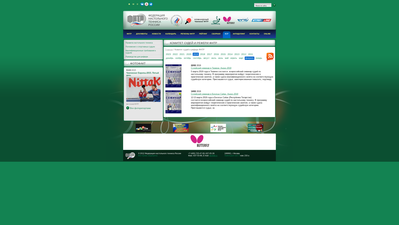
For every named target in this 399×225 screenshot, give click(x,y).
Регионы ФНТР (188, 34)
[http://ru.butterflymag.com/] (229, 23)
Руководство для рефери (137, 57)
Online (267, 34)
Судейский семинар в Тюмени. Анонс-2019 (211, 68)
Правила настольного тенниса (139, 43)
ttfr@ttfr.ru (213, 156)
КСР (226, 34)
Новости (156, 34)
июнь (220, 58)
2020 (188, 54)
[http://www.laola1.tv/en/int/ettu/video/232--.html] (143, 131)
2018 (202, 54)
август (206, 58)
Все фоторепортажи (140, 108)
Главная (169, 49)
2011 (250, 54)
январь (259, 58)
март (241, 58)
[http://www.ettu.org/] (243, 22)
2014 (230, 54)
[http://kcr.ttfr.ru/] (196, 23)
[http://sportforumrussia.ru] (218, 131)
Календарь (170, 34)
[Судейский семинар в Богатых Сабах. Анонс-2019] (173, 102)
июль (213, 58)
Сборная (216, 34)
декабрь (169, 58)
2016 (216, 54)
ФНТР (129, 34)
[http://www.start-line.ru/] (261, 21)
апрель (233, 58)
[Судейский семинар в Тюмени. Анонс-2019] (173, 76)
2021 (182, 54)
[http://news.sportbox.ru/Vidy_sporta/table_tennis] (255, 131)
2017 (209, 54)
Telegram (151, 4)
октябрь (187, 58)
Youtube (146, 4)
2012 (243, 54)
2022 (175, 54)
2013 (236, 54)
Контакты (254, 34)
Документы (141, 34)
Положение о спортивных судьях (140, 47)
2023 (168, 54)
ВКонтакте (142, 4)
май (226, 58)
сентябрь (197, 58)
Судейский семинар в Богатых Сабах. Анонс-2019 (214, 94)
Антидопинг (239, 34)
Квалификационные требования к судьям (141, 52)
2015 (223, 54)
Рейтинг (203, 34)
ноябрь (178, 58)
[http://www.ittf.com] (215, 24)
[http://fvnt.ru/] (181, 131)
